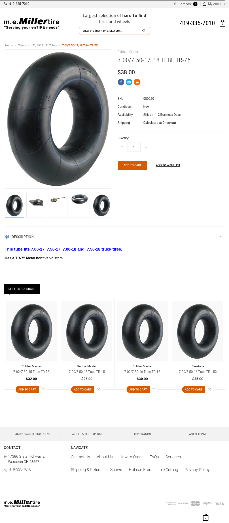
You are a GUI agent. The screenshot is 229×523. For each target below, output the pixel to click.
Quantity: (123, 138)
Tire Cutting (168, 469)
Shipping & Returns (87, 469)
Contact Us (80, 457)
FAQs (154, 457)
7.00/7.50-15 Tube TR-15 (87, 372)
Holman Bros (140, 469)
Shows (116, 469)
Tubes (22, 45)
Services (173, 457)
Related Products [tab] (21, 289)
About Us (105, 457)
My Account (216, 4)
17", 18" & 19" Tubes (44, 45)
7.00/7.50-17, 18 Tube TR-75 (80, 45)
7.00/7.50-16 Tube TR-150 (198, 372)
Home (9, 45)
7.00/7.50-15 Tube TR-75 (31, 372)
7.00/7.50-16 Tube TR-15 (142, 372)
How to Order (131, 457)
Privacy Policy (197, 469)
